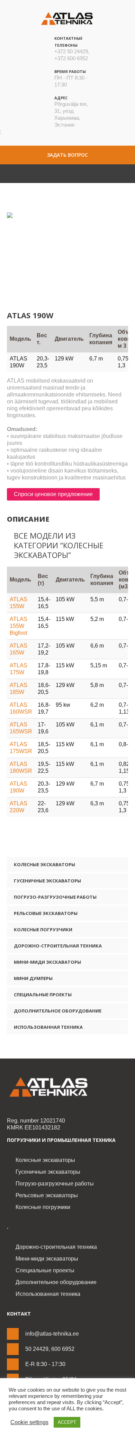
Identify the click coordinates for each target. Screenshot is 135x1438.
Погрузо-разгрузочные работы (55, 897)
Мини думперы (33, 978)
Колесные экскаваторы (44, 864)
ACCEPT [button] (67, 1422)
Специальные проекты (43, 994)
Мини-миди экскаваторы (47, 962)
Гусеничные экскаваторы (47, 881)
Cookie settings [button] (29, 1422)
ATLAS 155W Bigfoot (18, 626)
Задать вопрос (67, 155)
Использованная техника (48, 1027)
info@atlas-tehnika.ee (52, 1334)
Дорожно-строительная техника (58, 946)
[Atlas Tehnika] (67, 1087)
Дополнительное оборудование (57, 1011)
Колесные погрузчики (43, 929)
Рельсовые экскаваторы (46, 913)
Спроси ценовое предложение (53, 494)
